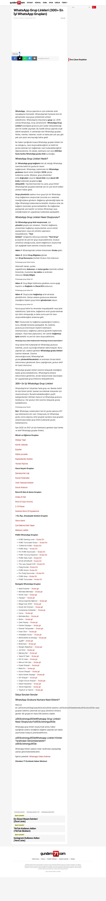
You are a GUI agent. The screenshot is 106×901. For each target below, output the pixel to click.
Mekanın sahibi (21, 530)
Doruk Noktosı (21, 487)
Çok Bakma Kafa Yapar (25, 525)
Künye (43, 859)
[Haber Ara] (89, 7)
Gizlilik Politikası (52, 859)
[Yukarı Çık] (101, 896)
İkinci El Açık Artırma (24, 502)
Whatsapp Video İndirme (39, 756)
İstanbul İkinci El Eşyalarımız (27, 511)
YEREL (45, 2)
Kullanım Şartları (63, 859)
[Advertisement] (39, 73)
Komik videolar (21, 445)
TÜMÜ (64, 2)
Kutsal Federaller (22, 478)
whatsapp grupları (19, 812)
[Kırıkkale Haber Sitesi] (53, 854)
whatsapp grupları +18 (33, 812)
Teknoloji (63, 18)
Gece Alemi (20, 520)
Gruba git (35, 589)
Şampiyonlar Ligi (22, 473)
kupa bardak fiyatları (50, 871)
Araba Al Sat (20, 497)
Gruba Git (40, 539)
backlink (58, 871)
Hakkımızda (35, 859)
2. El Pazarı (20, 506)
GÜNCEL (38, 2)
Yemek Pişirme (21, 464)
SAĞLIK (57, 2)
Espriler (18, 449)
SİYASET (30, 2)
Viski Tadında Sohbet (24, 483)
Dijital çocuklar (21, 454)
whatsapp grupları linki (48, 812)
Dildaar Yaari (20, 440)
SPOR (51, 2)
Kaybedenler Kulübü (24, 459)
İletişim (73, 859)
